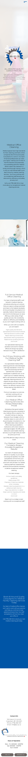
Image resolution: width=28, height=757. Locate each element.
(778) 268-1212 (16, 723)
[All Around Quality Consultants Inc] (14, 56)
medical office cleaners (18, 606)
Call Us (7, 754)
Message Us (20, 754)
